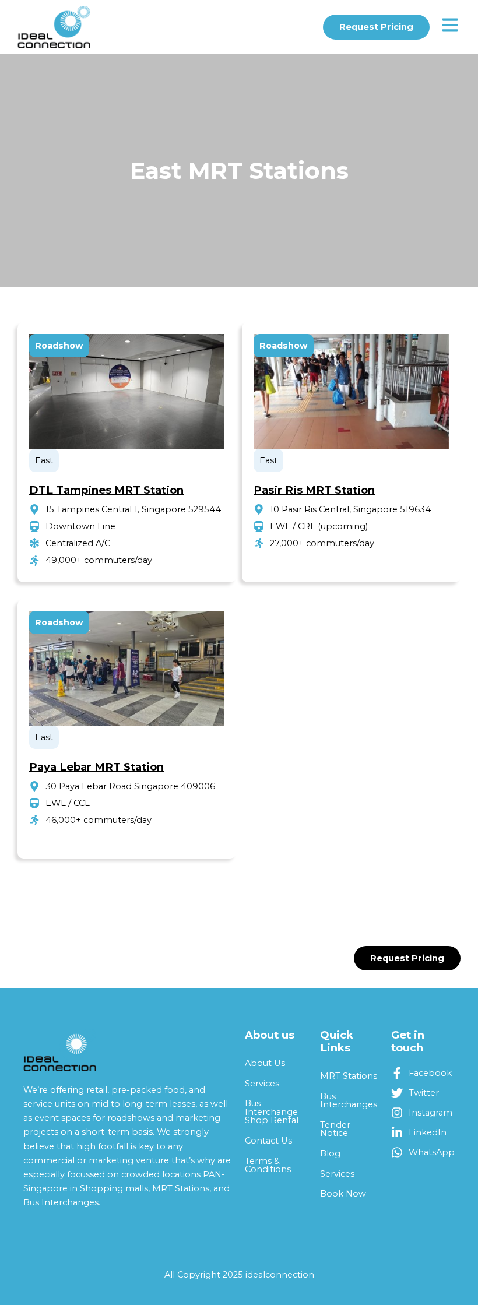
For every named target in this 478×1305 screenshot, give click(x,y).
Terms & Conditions (268, 1165)
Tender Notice (335, 1129)
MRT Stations (348, 1076)
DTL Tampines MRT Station (106, 490)
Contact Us (268, 1140)
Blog (330, 1153)
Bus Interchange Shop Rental (271, 1111)
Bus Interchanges (348, 1100)
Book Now (343, 1193)
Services (262, 1083)
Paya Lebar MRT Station (96, 766)
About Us (265, 1063)
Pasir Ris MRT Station (314, 490)
